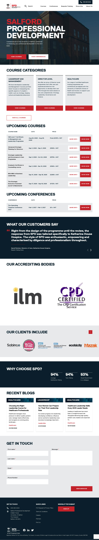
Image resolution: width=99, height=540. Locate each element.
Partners (38, 519)
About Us (89, 6)
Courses (43, 6)
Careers (38, 515)
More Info (73, 139)
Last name (11, 459)
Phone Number (13, 477)
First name (11, 449)
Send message (81, 488)
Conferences (53, 6)
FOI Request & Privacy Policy (44, 508)
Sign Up (66, 509)
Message (55, 449)
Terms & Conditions (41, 511)
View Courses (16, 56)
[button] (87, 250)
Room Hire (79, 6)
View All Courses (19, 117)
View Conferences (38, 56)
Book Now (85, 139)
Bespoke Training (67, 6)
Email (9, 468)
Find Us (38, 522)
